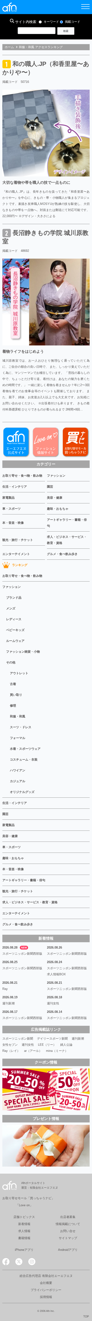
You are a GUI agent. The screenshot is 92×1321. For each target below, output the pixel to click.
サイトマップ (68, 1238)
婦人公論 (66, 1044)
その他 (10, 662)
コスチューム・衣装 (24, 759)
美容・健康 (54, 497)
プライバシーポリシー (46, 1290)
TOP (86, 1316)
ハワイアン (17, 770)
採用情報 (46, 1297)
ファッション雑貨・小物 (23, 651)
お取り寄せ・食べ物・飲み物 (22, 475)
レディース (13, 619)
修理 (13, 705)
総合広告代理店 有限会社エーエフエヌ (46, 1276)
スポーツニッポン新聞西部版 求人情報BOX (68, 971)
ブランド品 (13, 597)
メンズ (10, 608)
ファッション (56, 475)
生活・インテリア (14, 486)
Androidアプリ (68, 1250)
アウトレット (19, 673)
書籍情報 (24, 1238)
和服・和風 (17, 716)
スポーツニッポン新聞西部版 (22, 953)
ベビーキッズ (15, 630)
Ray (5, 989)
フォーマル (17, 738)
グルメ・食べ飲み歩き (62, 554)
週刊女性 (53, 1003)
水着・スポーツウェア (25, 748)
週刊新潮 (8, 1003)
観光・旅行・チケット (17, 540)
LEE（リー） (47, 1044)
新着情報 (24, 1224)
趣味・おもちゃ (57, 508)
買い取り (16, 695)
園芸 (50, 486)
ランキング (19, 565)
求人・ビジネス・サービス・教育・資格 (67, 540)
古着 (13, 684)
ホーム (9, 47)
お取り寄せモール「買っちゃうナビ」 (28, 1198)
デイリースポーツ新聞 (52, 1038)
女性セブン (10, 1044)
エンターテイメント (16, 554)
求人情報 (24, 1231)
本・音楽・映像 (13, 523)
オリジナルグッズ (22, 792)
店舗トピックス (24, 1217)
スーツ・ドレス (20, 727)
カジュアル (17, 781)
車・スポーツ (11, 508)
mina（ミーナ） (57, 1051)
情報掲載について (68, 1224)
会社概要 (46, 1283)
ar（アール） (33, 1051)
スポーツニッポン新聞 (17, 1038)
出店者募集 (67, 1217)
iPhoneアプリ (24, 1250)
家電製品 (8, 497)
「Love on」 (24, 1205)
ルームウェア (15, 641)
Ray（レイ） (11, 1051)
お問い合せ (67, 1231)
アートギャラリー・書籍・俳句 (67, 523)
